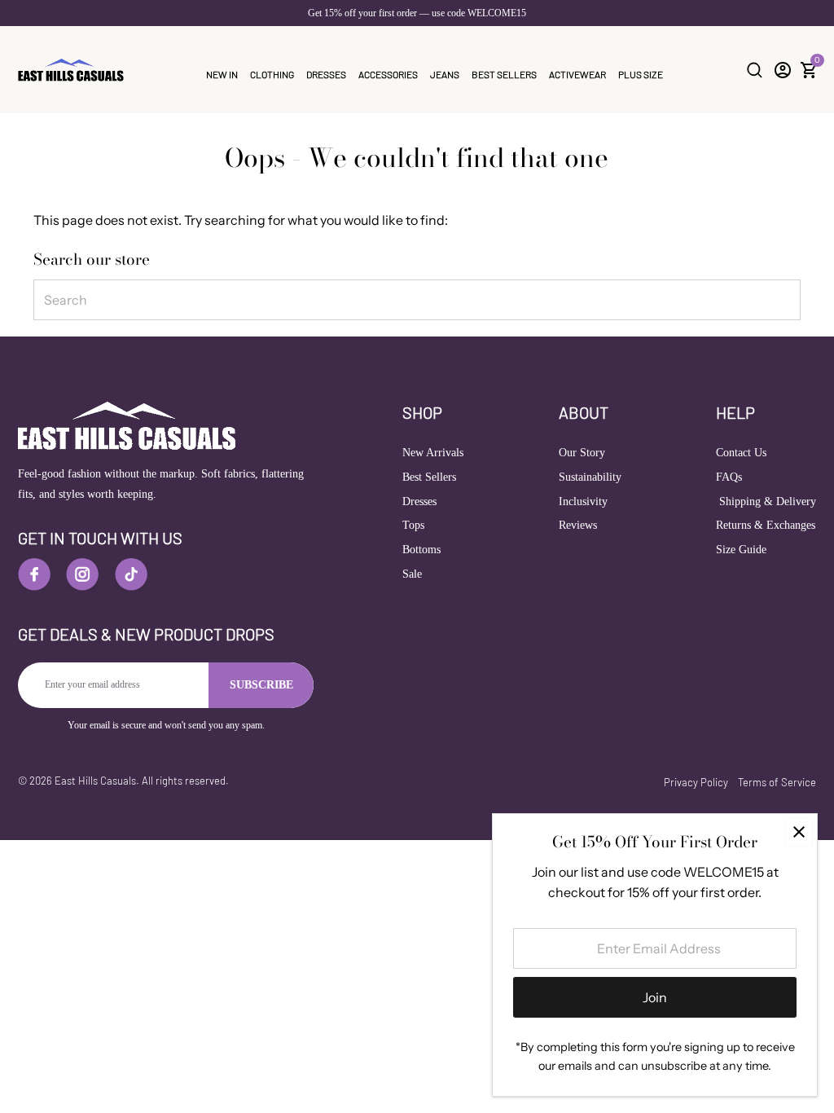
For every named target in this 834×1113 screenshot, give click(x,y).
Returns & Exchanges (765, 525)
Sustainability (590, 477)
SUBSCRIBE (261, 685)
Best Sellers (504, 74)
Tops (413, 525)
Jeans (444, 74)
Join (655, 997)
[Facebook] (34, 574)
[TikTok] (131, 574)
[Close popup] (798, 832)
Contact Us (741, 453)
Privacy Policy (696, 782)
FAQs (729, 477)
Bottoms (421, 549)
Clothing (272, 74)
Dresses (326, 74)
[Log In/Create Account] (782, 69)
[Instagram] (82, 574)
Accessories (388, 74)
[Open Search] (754, 69)
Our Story (582, 453)
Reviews (578, 525)
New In (222, 74)
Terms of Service (777, 782)
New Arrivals (432, 453)
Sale (412, 574)
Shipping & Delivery (766, 501)
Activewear (577, 74)
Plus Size (640, 74)
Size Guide (741, 549)
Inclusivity (583, 501)
